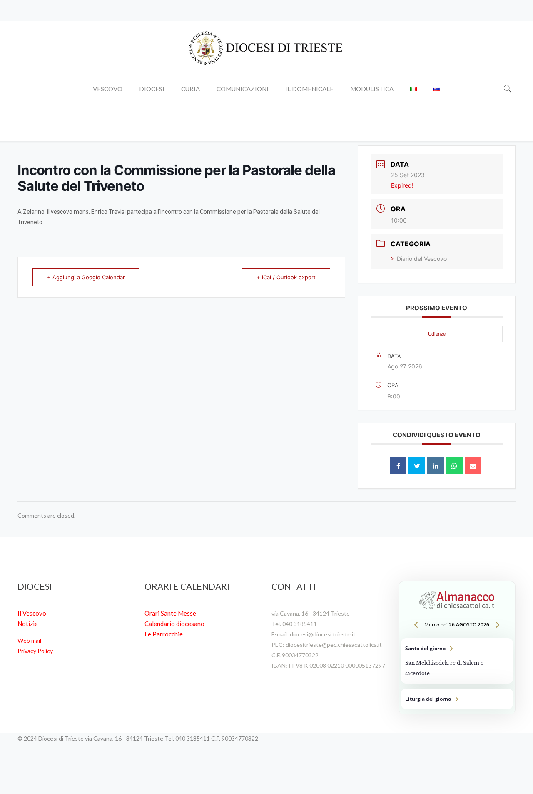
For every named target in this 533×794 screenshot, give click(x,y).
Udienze (437, 334)
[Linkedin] (435, 465)
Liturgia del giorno (457, 699)
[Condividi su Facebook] (398, 465)
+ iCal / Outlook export (286, 277)
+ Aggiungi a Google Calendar (86, 277)
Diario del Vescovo (422, 258)
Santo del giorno (457, 661)
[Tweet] (416, 465)
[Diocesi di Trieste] (266, 48)
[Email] (473, 465)
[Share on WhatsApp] (454, 465)
